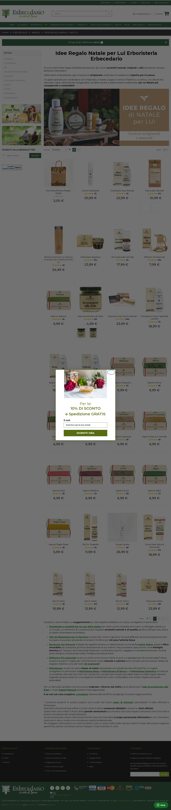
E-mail (67, 420)
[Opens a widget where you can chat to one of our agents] (161, 805)
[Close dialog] (111, 372)
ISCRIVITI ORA (85, 433)
